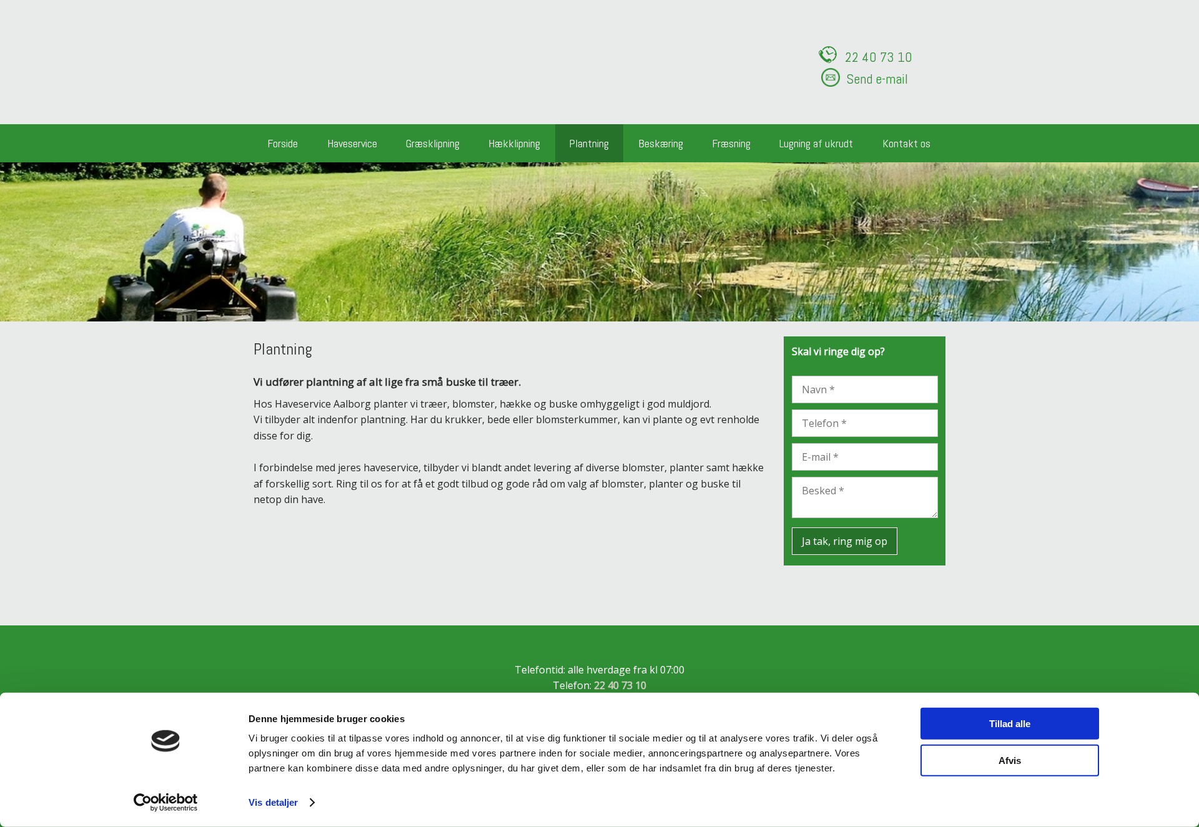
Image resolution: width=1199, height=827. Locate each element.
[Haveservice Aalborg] (334, 58)
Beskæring (660, 143)
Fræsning (731, 143)
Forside (282, 143)
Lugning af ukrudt (816, 143)
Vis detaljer (273, 802)
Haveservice (352, 143)
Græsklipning (433, 143)
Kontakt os (906, 143)
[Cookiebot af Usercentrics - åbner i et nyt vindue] (165, 802)
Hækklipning (514, 143)
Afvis (1010, 760)
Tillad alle (1009, 723)
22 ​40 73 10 (878, 57)
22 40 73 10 (620, 685)
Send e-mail (877, 78)
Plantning (589, 143)
